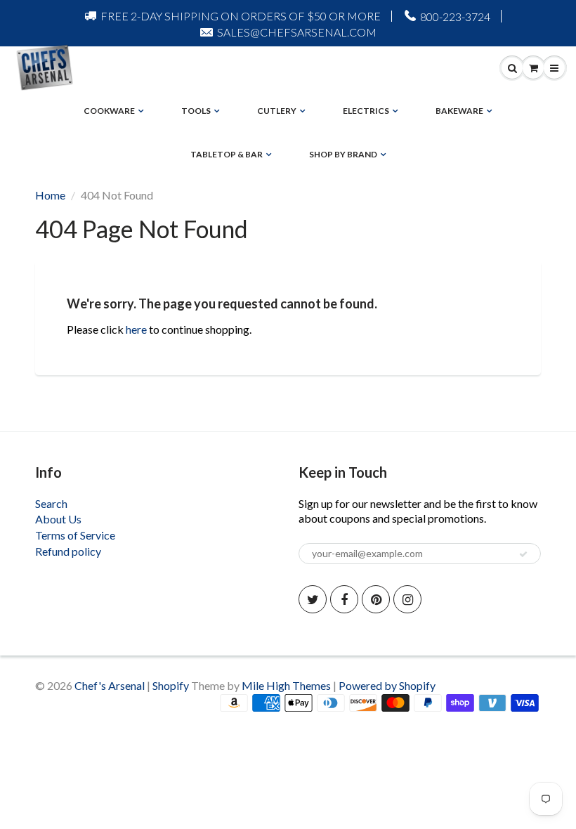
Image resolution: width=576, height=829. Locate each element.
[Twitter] (313, 599)
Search (51, 503)
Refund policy (68, 551)
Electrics (366, 110)
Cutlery (276, 110)
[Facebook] (344, 599)
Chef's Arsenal (109, 685)
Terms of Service (75, 535)
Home (50, 195)
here (136, 329)
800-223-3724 (455, 16)
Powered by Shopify (387, 685)
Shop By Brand (343, 154)
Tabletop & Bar (226, 154)
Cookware (109, 110)
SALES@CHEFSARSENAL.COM (297, 32)
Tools (196, 110)
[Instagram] (407, 599)
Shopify (170, 685)
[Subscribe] (523, 554)
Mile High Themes (286, 685)
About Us (58, 519)
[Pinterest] (376, 599)
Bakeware (459, 110)
